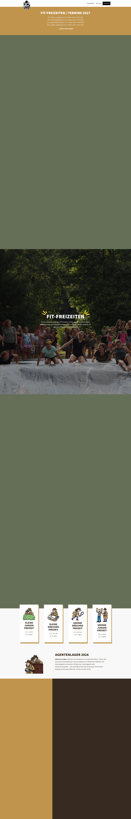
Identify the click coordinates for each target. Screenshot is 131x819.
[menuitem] (90, 3)
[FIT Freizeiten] (26, 4)
